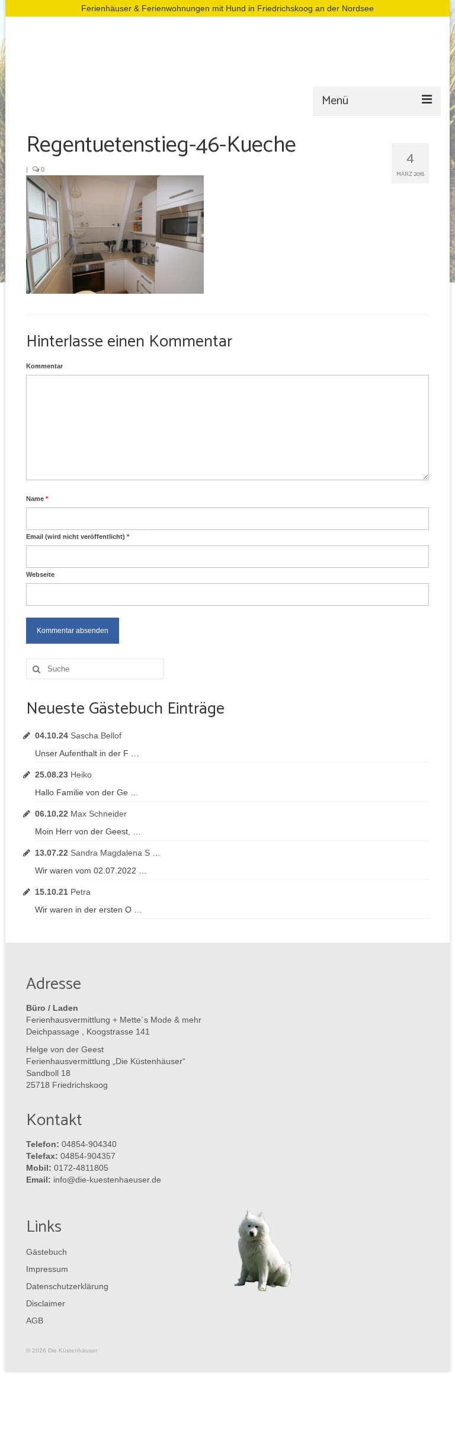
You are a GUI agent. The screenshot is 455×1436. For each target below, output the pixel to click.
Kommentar (44, 366)
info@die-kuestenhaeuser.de (107, 1179)
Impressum (47, 1269)
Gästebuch (46, 1252)
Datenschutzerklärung (64, 1286)
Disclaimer (45, 1303)
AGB (34, 1320)
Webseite (40, 574)
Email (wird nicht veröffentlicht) (77, 536)
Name (37, 498)
